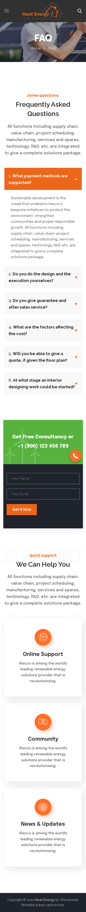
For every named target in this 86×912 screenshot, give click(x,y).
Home (35, 48)
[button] (79, 11)
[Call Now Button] (75, 456)
